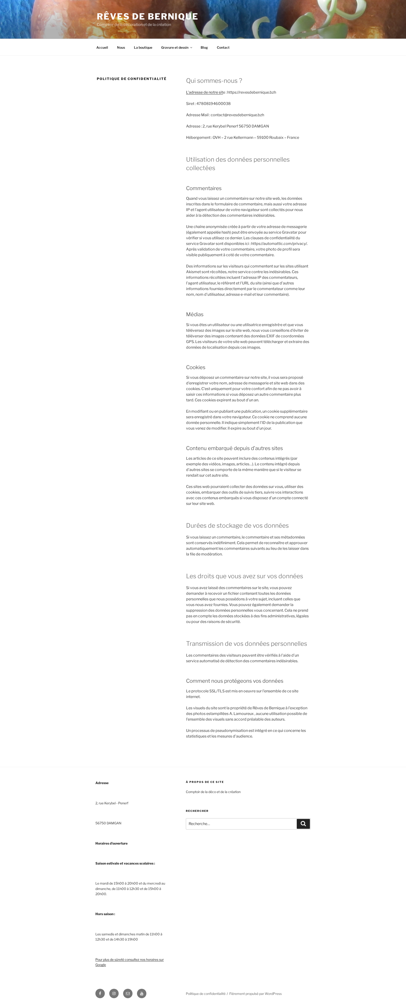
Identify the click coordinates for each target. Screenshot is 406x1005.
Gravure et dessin (174, 47)
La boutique (143, 47)
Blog (204, 47)
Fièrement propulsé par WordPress (255, 994)
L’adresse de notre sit (204, 92)
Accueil (102, 47)
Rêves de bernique (148, 16)
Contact (223, 47)
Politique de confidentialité (206, 994)
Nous (121, 47)
